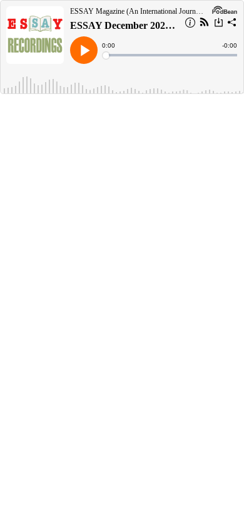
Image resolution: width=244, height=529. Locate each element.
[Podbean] (224, 9)
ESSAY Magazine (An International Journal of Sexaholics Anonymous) (138, 11)
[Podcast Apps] (204, 24)
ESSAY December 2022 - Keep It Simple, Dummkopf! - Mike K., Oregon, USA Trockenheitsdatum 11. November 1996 (123, 25)
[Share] (232, 24)
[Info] (190, 24)
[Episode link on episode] (35, 35)
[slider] (170, 55)
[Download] (218, 24)
